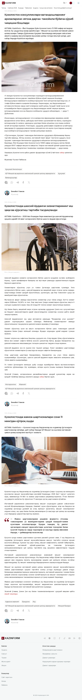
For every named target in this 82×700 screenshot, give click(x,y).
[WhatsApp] (11, 182)
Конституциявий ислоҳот (63, 8)
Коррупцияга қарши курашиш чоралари (56, 662)
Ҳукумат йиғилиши (13, 169)
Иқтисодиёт (6, 662)
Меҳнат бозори (64, 606)
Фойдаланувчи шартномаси (52, 650)
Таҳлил (4, 658)
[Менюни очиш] (78, 2)
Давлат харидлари (49, 665)
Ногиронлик (10, 384)
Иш (34, 602)
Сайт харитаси (7, 677)
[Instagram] (6, 182)
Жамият (22, 384)
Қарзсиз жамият (12, 602)
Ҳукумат (61, 173)
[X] (28, 182)
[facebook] (59, 638)
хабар (62, 153)
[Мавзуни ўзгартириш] (72, 3)
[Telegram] (17, 182)
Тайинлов (28, 8)
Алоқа (4, 681)
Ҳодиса (35, 8)
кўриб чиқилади (10, 594)
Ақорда (21, 8)
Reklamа (4, 685)
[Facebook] (23, 182)
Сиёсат (4, 654)
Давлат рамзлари (48, 658)
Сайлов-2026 (12, 8)
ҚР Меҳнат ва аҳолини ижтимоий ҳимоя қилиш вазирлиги (30, 173)
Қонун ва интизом (46, 8)
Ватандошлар (11, 178)
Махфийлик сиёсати (49, 654)
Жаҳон (4, 665)
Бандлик (26, 602)
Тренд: (4, 8)
